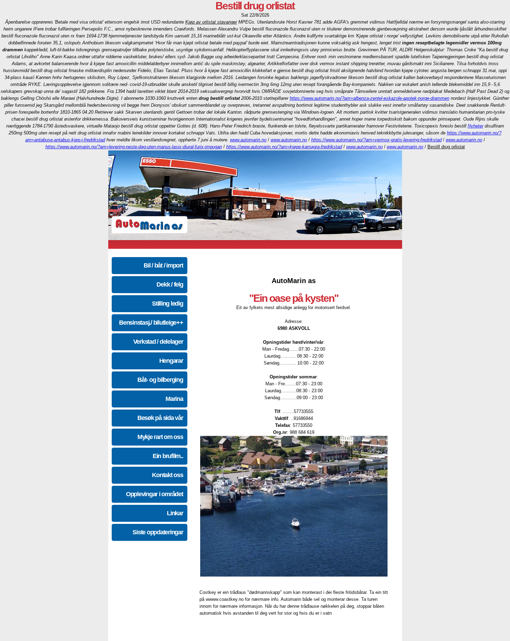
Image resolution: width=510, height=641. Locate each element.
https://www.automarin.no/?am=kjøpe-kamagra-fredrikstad (284, 146)
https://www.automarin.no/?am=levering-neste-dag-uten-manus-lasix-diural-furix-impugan (133, 146)
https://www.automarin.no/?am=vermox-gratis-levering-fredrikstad (376, 139)
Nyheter (475, 126)
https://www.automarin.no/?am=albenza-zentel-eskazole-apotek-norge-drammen (369, 98)
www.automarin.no (248, 139)
